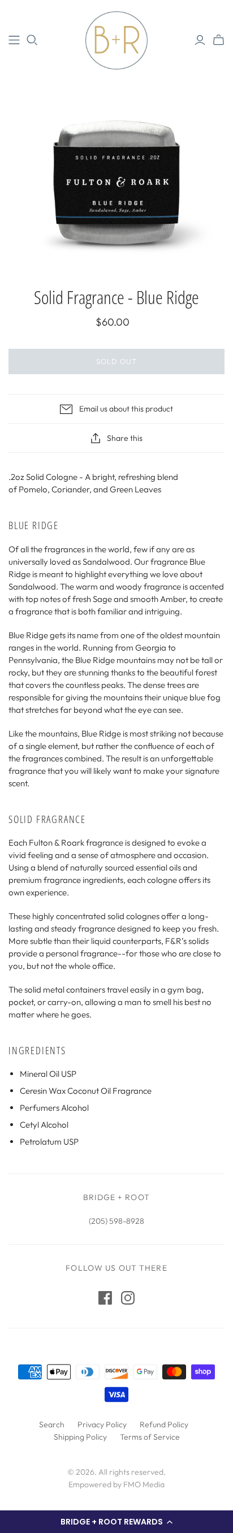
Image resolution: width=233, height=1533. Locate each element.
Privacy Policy (102, 1424)
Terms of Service (150, 1437)
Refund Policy (164, 1424)
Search (51, 1424)
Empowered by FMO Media (116, 1484)
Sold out (116, 361)
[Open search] (32, 40)
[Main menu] (14, 40)
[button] (116, 1521)
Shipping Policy (80, 1437)
